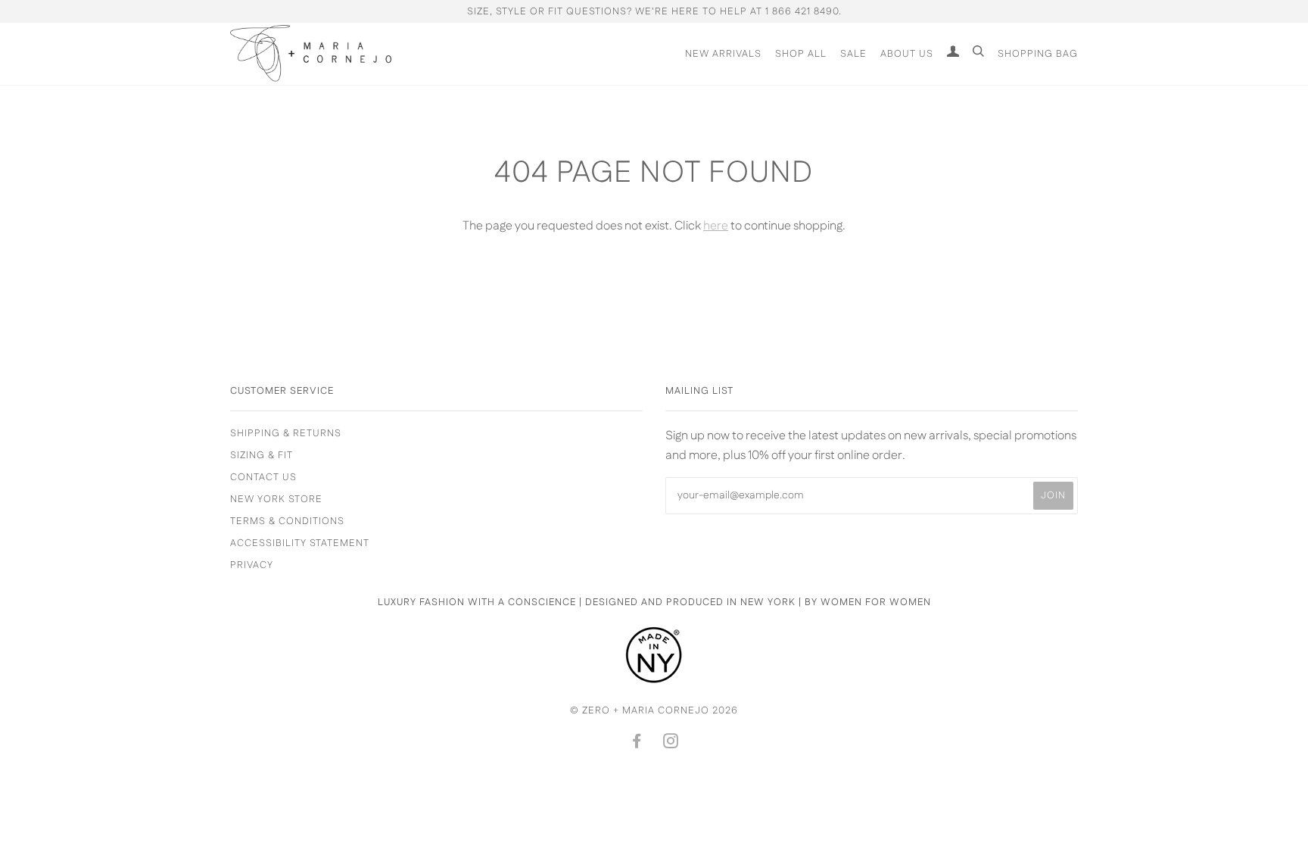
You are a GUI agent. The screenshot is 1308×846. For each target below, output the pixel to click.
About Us (906, 54)
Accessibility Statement (299, 543)
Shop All (801, 54)
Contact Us (263, 477)
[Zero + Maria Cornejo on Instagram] (671, 744)
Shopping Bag (1038, 54)
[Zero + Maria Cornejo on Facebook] (637, 744)
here (715, 226)
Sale (853, 54)
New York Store (276, 499)
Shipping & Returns (285, 433)
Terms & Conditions (287, 521)
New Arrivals (723, 54)
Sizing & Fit (261, 455)
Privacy (251, 565)
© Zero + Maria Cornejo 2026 (654, 710)
